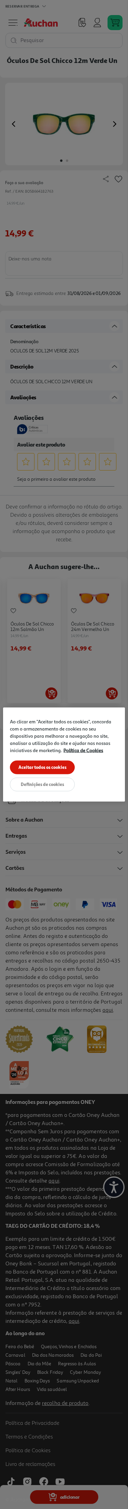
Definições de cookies (42, 784)
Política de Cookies (83, 750)
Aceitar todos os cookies (42, 767)
